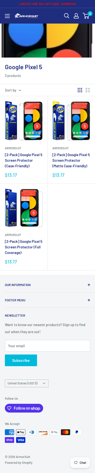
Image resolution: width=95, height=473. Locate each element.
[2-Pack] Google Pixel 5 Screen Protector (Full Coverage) (23, 247)
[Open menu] (7, 16)
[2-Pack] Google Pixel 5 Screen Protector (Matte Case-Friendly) (71, 160)
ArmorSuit (13, 148)
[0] (86, 16)
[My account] (76, 15)
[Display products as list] (88, 90)
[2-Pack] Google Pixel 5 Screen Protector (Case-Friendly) (23, 160)
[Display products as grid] (80, 90)
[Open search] (66, 15)
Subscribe (21, 360)
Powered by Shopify (18, 463)
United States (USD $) (23, 383)
